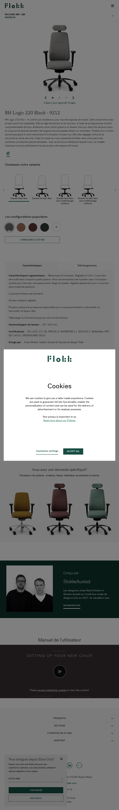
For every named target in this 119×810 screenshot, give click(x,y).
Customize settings (47, 451)
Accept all (73, 451)
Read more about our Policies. (59, 420)
